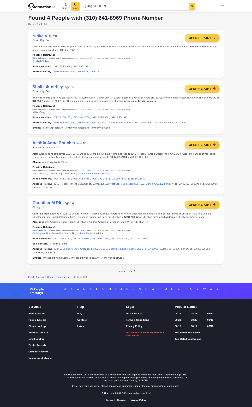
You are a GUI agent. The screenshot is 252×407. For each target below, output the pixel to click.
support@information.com (165, 386)
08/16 (210, 326)
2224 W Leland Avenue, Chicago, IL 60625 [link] (77, 248)
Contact (82, 319)
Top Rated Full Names (188, 332)
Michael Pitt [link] (82, 233)
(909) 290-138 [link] (99, 178)
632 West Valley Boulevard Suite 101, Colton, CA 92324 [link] (135, 183)
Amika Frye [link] (70, 173)
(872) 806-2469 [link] (100, 238)
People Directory (36, 277)
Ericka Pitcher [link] (39, 173)
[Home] (41, 6)
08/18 (178, 326)
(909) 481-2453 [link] (61, 178)
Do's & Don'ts (134, 313)
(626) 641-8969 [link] (136, 178)
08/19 (210, 319)
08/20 (194, 319)
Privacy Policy (134, 326)
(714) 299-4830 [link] (117, 178)
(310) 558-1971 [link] (81, 66)
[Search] (192, 6)
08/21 (178, 319)
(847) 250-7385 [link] (138, 238)
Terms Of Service (116, 400)
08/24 (178, 313)
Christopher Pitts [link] (41, 233)
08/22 (210, 313)
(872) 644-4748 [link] (119, 238)
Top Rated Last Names (188, 339)
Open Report (200, 38)
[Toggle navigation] (222, 6)
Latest (81, 326)
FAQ (79, 313)
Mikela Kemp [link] (56, 173)
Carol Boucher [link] (85, 173)
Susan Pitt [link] (57, 233)
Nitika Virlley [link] (39, 112)
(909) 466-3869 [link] (81, 178)
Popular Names (186, 307)
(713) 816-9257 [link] (61, 117)
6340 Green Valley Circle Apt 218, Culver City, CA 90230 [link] (132, 122)
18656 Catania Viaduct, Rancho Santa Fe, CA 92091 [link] (129, 248)
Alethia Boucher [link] (102, 173)
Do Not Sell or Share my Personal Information (145, 334)
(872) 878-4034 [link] (81, 238)
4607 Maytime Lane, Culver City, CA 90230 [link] (77, 71)
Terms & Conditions (137, 319)
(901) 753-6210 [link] (61, 238)
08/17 (194, 326)
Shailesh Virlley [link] (40, 61)
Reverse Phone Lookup (58, 277)
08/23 (194, 313)
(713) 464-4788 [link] (81, 117)
